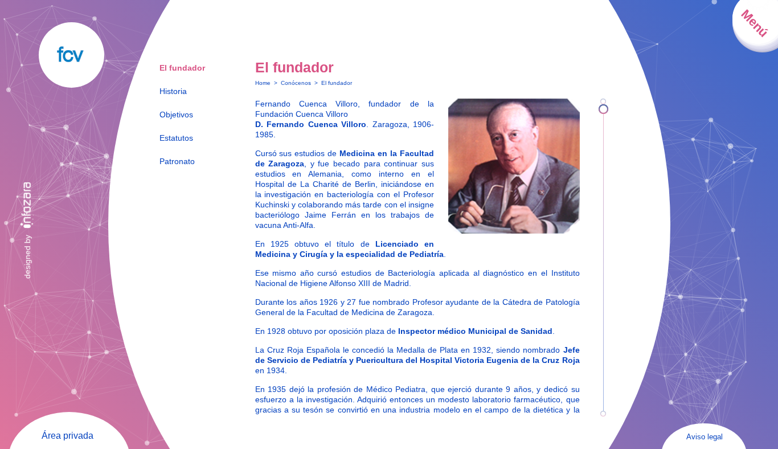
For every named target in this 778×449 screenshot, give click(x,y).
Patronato (177, 161)
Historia (173, 91)
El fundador (182, 67)
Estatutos (176, 137)
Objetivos (176, 114)
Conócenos (296, 83)
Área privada (67, 435)
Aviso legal (704, 436)
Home (263, 83)
